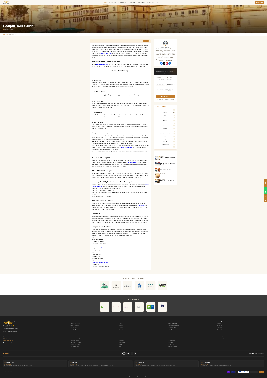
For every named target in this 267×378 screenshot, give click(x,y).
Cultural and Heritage (172, 323)
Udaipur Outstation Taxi (126, 147)
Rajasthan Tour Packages (75, 323)
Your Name (158, 77)
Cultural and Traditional (167, 133)
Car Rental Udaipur (132, 162)
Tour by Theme (132, 2)
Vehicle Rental (141, 2)
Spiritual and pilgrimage (173, 329)
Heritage (168, 120)
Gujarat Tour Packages (75, 329)
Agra (120, 333)
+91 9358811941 (6, 336)
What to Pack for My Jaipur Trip (167, 180)
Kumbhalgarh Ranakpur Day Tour (100, 262)
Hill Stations (168, 123)
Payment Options (220, 329)
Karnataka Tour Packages (75, 344)
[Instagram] (125, 353)
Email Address (169, 77)
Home (105, 2)
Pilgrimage (168, 125)
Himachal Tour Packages (75, 336)
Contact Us (219, 325)
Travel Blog (219, 327)
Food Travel (168, 109)
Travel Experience (167, 139)
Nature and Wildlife (172, 327)
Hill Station (170, 342)
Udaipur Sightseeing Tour (102, 64)
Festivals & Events (167, 144)
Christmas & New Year (172, 346)
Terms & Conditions (221, 333)
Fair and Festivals (171, 336)
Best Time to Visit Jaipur (166, 169)
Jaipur (120, 323)
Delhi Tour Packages (74, 327)
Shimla (120, 338)
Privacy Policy (220, 331)
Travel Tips (168, 141)
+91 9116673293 (6, 338)
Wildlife (169, 115)
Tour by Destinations (122, 2)
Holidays (168, 128)
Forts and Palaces (171, 331)
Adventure (168, 117)
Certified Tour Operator (221, 338)
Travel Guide (168, 146)
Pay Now (261, 371)
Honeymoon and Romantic (173, 325)
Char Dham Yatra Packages (76, 342)
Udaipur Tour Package (106, 53)
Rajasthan (168, 112)
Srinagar (121, 336)
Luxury (169, 136)
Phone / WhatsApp (160, 82)
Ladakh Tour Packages (75, 333)
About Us (219, 323)
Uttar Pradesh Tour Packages (76, 331)
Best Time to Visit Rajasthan (166, 174)
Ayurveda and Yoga (172, 338)
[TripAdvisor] (135, 353)
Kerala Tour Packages (75, 346)
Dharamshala (122, 342)
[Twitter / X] (132, 353)
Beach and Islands (171, 340)
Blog (7, 34)
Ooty (120, 346)
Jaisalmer (121, 327)
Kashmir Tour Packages (75, 340)
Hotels (169, 131)
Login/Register (259, 2)
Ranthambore (122, 331)
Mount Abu (121, 329)
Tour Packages (112, 2)
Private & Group (171, 344)
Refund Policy (220, 336)
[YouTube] (129, 353)
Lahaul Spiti (121, 340)
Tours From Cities (150, 2)
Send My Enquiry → (165, 96)
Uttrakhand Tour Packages (76, 338)
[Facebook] (122, 353)
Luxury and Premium (172, 333)
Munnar (120, 344)
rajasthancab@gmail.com (8, 340)
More (158, 2)
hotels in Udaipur (142, 205)
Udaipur (121, 325)
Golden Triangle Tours (75, 325)
